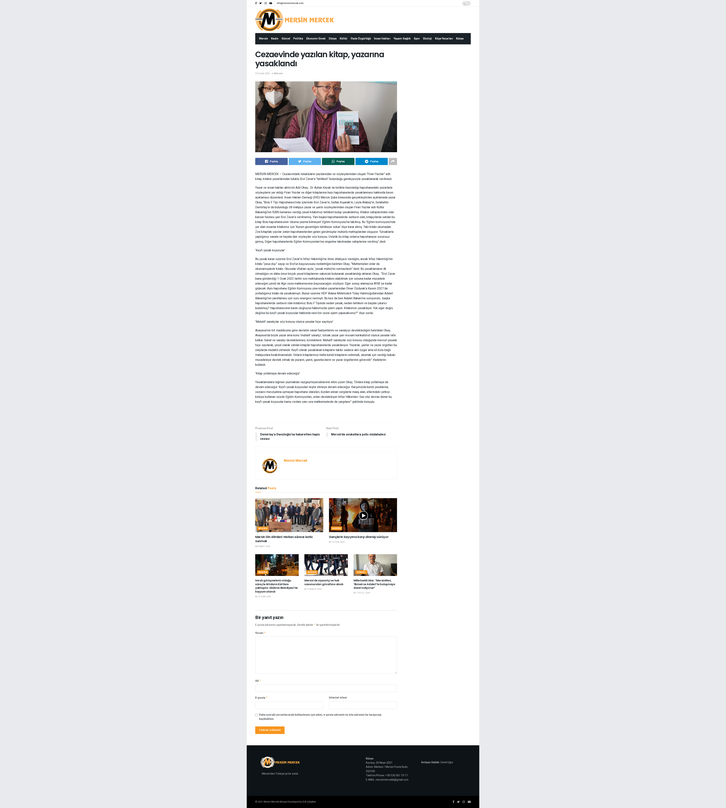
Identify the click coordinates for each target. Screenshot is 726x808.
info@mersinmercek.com (290, 3)
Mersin (263, 39)
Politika (298, 39)
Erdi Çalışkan (309, 801)
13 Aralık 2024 (314, 589)
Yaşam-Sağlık (402, 39)
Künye (460, 39)
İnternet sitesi (338, 698)
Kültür (343, 39)
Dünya (333, 39)
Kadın (274, 39)
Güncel (286, 39)
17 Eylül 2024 (362, 592)
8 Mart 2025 (263, 546)
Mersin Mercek (295, 460)
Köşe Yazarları (444, 39)
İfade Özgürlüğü (361, 39)
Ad (258, 681)
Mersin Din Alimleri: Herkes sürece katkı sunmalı (284, 539)
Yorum (260, 633)
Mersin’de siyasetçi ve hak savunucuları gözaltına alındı (323, 582)
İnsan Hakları (382, 39)
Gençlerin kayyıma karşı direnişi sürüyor (359, 537)
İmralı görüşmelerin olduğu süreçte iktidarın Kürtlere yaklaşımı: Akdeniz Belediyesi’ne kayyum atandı (276, 586)
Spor (417, 39)
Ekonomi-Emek (316, 39)
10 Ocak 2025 (264, 596)
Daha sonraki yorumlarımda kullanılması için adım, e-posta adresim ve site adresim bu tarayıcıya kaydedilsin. (320, 717)
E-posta (261, 698)
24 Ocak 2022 (262, 73)
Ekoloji (427, 39)
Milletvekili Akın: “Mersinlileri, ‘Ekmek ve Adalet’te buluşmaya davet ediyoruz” (374, 584)
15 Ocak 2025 (338, 542)
